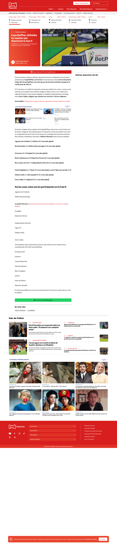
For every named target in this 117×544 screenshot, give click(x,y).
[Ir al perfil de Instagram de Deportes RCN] (19, 434)
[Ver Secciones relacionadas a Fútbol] (54, 9)
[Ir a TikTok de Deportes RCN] (24, 434)
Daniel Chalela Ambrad (22, 61)
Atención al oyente (89, 425)
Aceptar (103, 539)
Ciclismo (60, 9)
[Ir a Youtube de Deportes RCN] (10, 434)
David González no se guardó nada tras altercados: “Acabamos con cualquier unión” (44, 327)
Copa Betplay (58, 13)
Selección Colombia (38, 13)
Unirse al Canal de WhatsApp (44, 300)
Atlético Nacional (88, 13)
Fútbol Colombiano (20, 310)
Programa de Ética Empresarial (92, 434)
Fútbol (51, 9)
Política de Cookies (91, 539)
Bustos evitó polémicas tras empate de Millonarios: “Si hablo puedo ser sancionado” (80, 325)
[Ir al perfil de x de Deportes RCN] (10, 437)
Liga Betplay (49, 13)
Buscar (97, 3)
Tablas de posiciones (81, 3)
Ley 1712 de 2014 (89, 439)
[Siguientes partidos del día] (107, 20)
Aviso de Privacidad (89, 428)
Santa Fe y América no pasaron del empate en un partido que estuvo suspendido (79, 338)
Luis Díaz (28, 13)
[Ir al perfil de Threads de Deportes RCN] (15, 437)
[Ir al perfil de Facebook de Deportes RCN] (14, 434)
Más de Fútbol (16, 318)
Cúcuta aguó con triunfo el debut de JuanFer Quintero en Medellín (43, 344)
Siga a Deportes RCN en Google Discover (44, 72)
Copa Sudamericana (69, 13)
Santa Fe (79, 13)
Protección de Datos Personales (93, 431)
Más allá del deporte (86, 9)
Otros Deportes (71, 9)
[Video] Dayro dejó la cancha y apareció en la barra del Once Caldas (47, 101)
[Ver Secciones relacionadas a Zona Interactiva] (107, 9)
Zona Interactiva (101, 9)
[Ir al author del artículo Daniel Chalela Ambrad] (13, 62)
